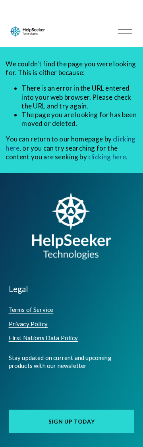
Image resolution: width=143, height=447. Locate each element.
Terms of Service (31, 309)
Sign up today (71, 421)
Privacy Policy (28, 323)
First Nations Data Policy (43, 337)
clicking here (107, 157)
